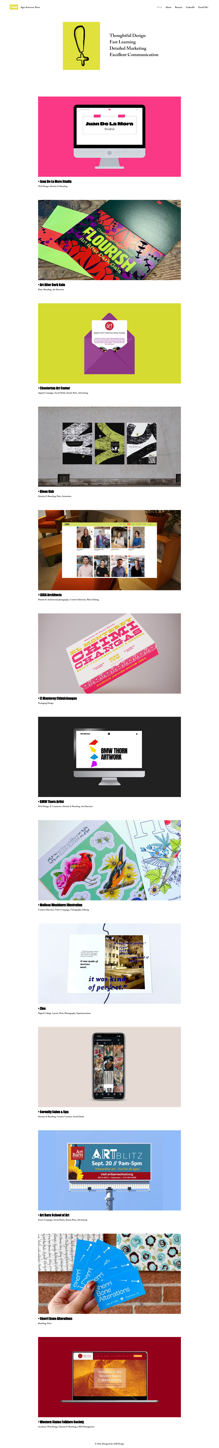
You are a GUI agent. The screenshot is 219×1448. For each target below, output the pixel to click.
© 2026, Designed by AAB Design (109, 1444)
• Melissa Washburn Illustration (60, 905)
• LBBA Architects (50, 595)
